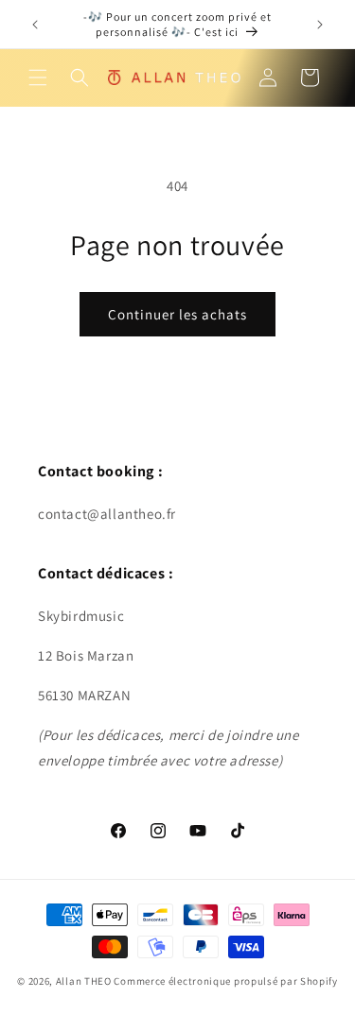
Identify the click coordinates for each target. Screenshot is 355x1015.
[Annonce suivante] (320, 24)
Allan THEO (84, 981)
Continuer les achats (177, 314)
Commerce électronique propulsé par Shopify (225, 981)
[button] (38, 77)
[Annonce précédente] (35, 24)
